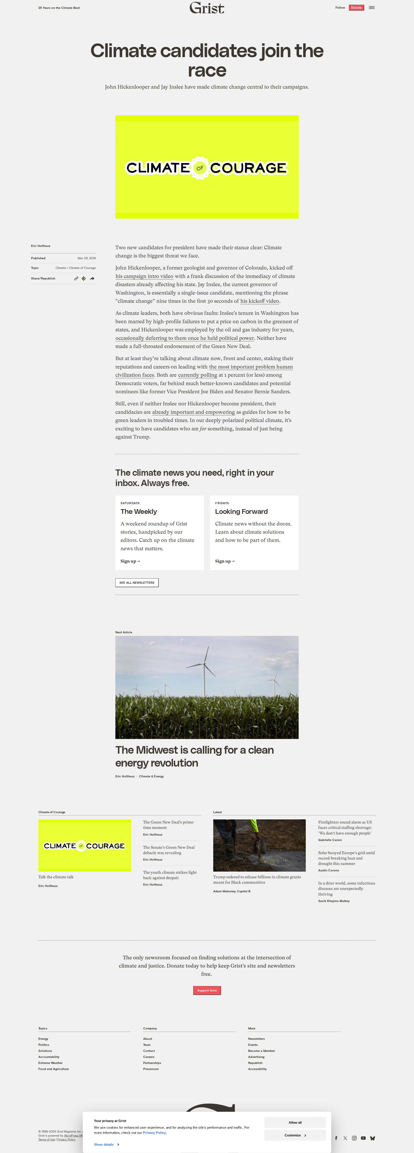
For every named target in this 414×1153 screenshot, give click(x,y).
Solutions (45, 1051)
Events (253, 1044)
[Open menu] (372, 7)
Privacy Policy (66, 1139)
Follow (340, 7)
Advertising (256, 1057)
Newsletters (256, 1038)
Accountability (49, 1057)
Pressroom (151, 1069)
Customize (293, 1135)
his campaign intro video (144, 276)
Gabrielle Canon (330, 840)
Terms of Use (46, 1139)
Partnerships (152, 1063)
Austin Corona (328, 870)
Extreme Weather (50, 1063)
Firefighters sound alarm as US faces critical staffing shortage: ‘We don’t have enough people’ (345, 827)
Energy (43, 1038)
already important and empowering (193, 412)
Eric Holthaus (40, 246)
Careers (148, 1057)
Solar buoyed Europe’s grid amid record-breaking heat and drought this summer (346, 858)
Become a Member (261, 1051)
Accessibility (257, 1069)
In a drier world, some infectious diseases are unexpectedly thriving (346, 888)
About (147, 1038)
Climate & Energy (151, 776)
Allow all (295, 1122)
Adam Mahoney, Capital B (231, 891)
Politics (43, 1044)
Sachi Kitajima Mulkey (334, 901)
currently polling (197, 375)
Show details (104, 1144)
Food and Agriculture (53, 1069)
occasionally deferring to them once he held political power (185, 338)
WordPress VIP (73, 1135)
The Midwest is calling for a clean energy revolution (194, 756)
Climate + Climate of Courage (76, 268)
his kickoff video (259, 301)
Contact (149, 1051)
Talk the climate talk (56, 877)
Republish (255, 1063)
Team (147, 1044)
